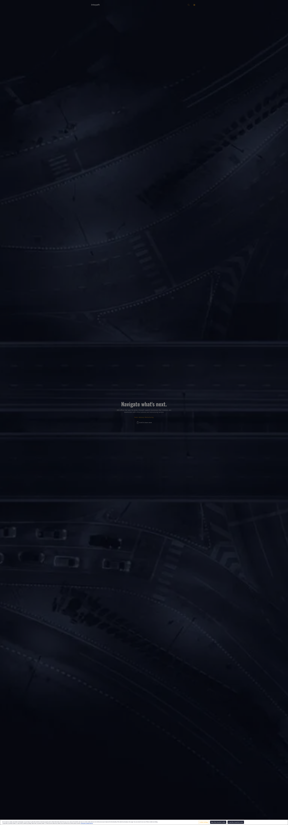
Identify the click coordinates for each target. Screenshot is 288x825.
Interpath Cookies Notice (87, 823)
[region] (144, 822)
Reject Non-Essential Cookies (218, 822)
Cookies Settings (203, 822)
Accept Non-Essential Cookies (235, 822)
